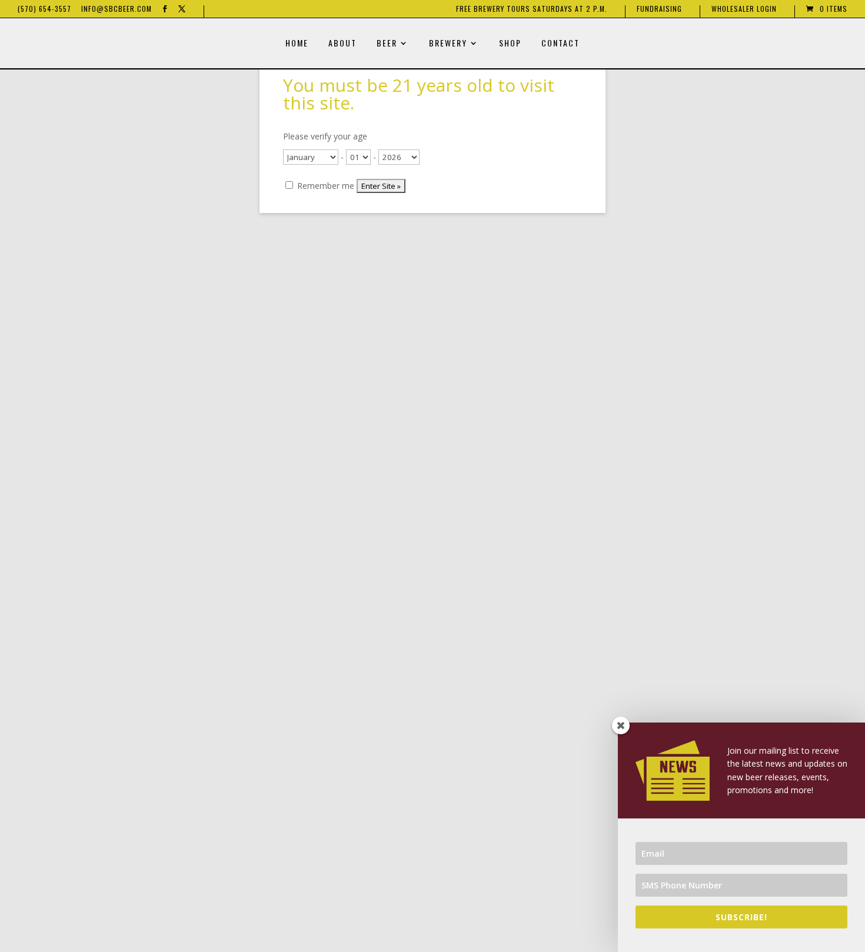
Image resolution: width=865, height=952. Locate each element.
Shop (510, 44)
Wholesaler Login (744, 9)
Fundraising (659, 9)
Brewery (448, 44)
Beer (387, 44)
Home (296, 44)
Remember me (324, 185)
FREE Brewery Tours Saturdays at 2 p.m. (531, 9)
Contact (560, 44)
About (342, 44)
